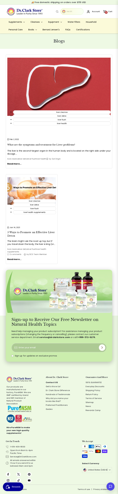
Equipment (54, 22)
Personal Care (16, 29)
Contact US (52, 382)
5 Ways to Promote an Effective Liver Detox (31, 234)
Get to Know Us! (53, 386)
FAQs (67, 29)
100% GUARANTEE (94, 382)
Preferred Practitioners (57, 405)
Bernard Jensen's (51, 29)
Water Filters (74, 22)
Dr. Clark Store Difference (58, 390)
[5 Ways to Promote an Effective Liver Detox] (31, 191)
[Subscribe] (102, 347)
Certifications (83, 29)
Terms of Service (94, 398)
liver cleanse (13, 159)
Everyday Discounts (95, 386)
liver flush (32, 159)
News (88, 406)
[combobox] (57, 11)
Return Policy (92, 394)
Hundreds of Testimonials (58, 394)
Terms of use (84, 489)
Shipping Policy (93, 390)
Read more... (14, 163)
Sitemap (90, 402)
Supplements (16, 22)
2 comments (15, 254)
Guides (49, 409)
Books (31, 29)
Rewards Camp (93, 410)
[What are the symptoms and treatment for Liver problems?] (59, 87)
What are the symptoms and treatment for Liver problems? (41, 144)
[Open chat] (110, 486)
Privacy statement (102, 489)
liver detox (23, 159)
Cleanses (35, 22)
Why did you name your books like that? (57, 400)
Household (91, 22)
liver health (41, 159)
